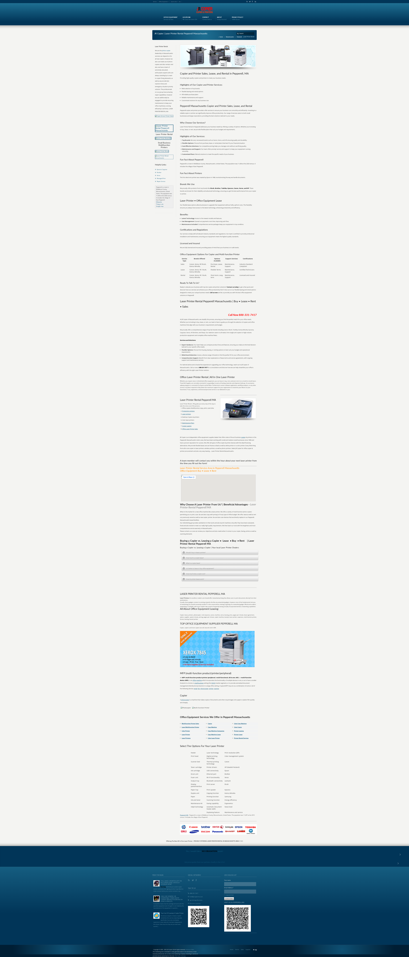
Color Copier (238, 727)
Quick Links (174, 1)
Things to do (159, 204)
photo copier (166, 51)
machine (199, 680)
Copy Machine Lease (214, 734)
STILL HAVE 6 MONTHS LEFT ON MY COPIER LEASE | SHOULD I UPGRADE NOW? (171, 882)
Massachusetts (230, 36)
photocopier (204, 689)
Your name (227, 880)
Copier (210, 723)
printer (211, 689)
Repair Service (161, 181)
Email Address (229, 888)
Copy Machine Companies (216, 731)
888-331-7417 (194, 893)
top (256, 950)
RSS (246, 2)
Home (221, 36)
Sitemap (183, 956)
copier (243, 437)
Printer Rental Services (241, 738)
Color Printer (186, 731)
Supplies (248, 949)
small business (199, 683)
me (180, 1)
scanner (216, 689)
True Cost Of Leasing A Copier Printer (172, 913)
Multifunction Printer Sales (190, 723)
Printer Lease (238, 734)
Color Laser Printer (214, 738)
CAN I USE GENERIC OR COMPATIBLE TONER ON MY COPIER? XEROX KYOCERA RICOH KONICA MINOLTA (172, 899)
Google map (159, 206)
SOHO (213, 683)
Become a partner (195, 903)
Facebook (197, 880)
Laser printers (186, 414)
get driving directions (196, 900)
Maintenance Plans (188, 423)
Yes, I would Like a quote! (204, 851)
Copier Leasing (186, 426)
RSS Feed (177, 956)
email (195, 689)
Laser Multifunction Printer (190, 727)
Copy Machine (212, 727)
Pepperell (239, 36)
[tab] (220, 552)
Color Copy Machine (240, 723)
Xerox (158, 175)
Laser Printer (186, 734)
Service (155, 1)
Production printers (188, 411)
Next (192, 949)
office (194, 680)
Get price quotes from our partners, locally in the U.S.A (204, 862)
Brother (159, 172)
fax (199, 689)
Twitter (249, 2)
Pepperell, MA (184, 815)
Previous (188, 949)
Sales (242, 949)
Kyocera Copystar (162, 169)
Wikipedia (159, 202)
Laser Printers (186, 738)
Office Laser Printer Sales (190, 429)
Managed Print (161, 178)
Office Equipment (163, 1)
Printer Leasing (239, 731)
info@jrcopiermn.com (196, 897)
